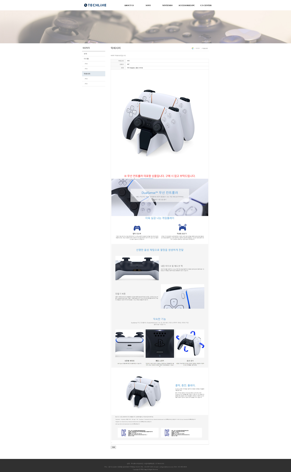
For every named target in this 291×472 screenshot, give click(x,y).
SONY (148, 5)
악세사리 (87, 74)
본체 (85, 54)
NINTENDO (167, 5)
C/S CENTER (206, 5)
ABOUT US (129, 5)
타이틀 (86, 59)
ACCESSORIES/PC (186, 5)
